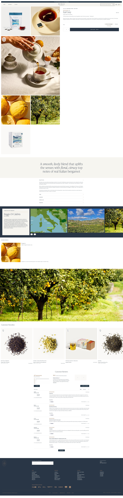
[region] (81, 377)
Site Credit (119, 492)
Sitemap (104, 492)
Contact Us (79, 478)
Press (56, 474)
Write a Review (85, 386)
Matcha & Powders (35, 475)
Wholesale (79, 475)
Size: (64, 24)
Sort (81, 389)
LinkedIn (101, 475)
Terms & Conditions (114, 492)
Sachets (33, 473)
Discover (9, 4)
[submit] (51, 463)
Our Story (56, 473)
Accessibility (79, 479)
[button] (31, 234)
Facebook (102, 473)
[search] (113, 4)
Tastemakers (57, 475)
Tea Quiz (16, 4)
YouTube (101, 474)
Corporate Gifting (80, 474)
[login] (116, 4)
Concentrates (34, 474)
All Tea (64, 8)
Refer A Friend (57, 478)
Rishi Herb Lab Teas (70, 8)
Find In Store (57, 479)
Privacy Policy (108, 492)
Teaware (33, 478)
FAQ (78, 473)
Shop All (33, 479)
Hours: (101, 461)
